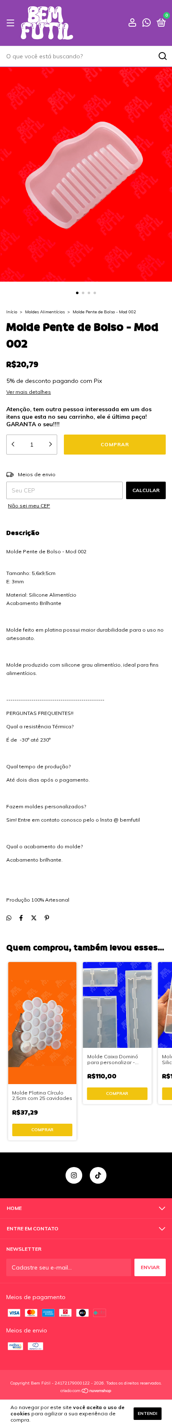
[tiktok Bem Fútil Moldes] (98, 1175)
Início (11, 312)
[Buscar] (162, 56)
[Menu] (12, 23)
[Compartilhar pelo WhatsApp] (8, 918)
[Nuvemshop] (86, 1391)
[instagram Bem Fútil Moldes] (74, 1175)
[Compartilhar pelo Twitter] (34, 918)
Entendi (147, 1413)
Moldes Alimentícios (45, 312)
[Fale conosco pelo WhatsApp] (146, 23)
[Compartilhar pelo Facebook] (21, 918)
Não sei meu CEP (29, 505)
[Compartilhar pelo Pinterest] (47, 918)
